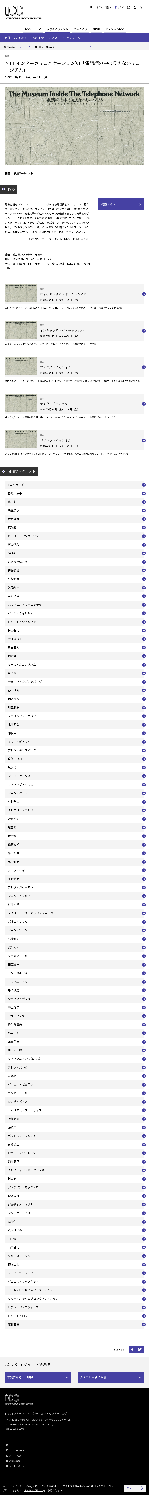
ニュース (13, 1445)
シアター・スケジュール (64, 38)
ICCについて (33, 29)
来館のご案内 (103, 7)
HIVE (96, 29)
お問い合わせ (15, 1461)
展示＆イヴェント (57, 29)
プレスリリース (16, 1450)
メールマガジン (17, 1455)
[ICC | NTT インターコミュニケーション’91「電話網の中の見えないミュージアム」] (132, 1349)
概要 (7, 173)
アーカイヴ (80, 29)
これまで (38, 38)
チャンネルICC (114, 29)
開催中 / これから (16, 38)
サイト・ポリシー (18, 1466)
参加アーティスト (23, 173)
